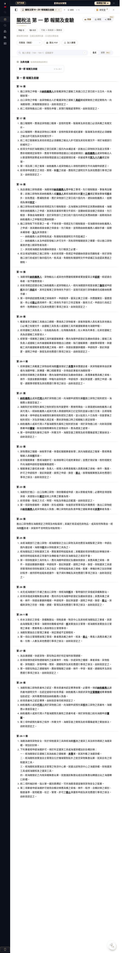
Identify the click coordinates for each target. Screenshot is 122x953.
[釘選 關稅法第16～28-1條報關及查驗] (55, 9)
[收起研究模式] (113, 10)
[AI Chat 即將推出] (111, 944)
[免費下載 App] (5, 949)
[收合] (16, 10)
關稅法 (24, 20)
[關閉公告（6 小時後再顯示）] (114, 3)
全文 (94, 52)
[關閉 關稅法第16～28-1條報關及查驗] (59, 9)
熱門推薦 (20, 3)
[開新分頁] (64, 10)
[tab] (88, 19)
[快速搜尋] (5, 12)
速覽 (105, 52)
